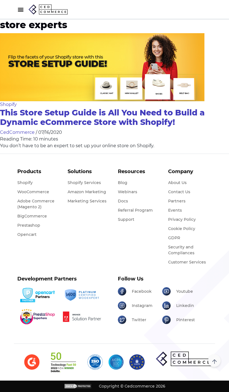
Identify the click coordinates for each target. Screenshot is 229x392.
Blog (122, 182)
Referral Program (135, 210)
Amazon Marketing (87, 191)
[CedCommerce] (48, 9)
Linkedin (185, 305)
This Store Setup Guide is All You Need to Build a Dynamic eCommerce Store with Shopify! (102, 117)
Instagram (142, 305)
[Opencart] (37, 295)
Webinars (127, 191)
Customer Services (187, 262)
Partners (176, 201)
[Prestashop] (37, 317)
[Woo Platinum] (82, 295)
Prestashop (28, 225)
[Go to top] (214, 360)
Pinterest (185, 319)
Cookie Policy (181, 228)
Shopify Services (84, 182)
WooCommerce (33, 191)
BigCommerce (32, 216)
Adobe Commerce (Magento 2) (35, 204)
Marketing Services (87, 201)
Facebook (142, 291)
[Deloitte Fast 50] (63, 362)
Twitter (139, 319)
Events (175, 210)
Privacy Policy (182, 219)
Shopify (8, 104)
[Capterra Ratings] (31, 362)
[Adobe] (82, 317)
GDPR (174, 237)
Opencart (27, 234)
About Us (177, 182)
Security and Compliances (181, 250)
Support (126, 219)
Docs (123, 201)
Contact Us (179, 191)
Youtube (184, 291)
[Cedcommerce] (184, 359)
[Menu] (20, 9)
